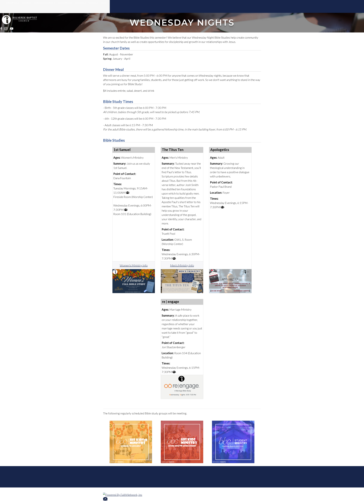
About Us (11, 2)
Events (79, 2)
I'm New (26, 2)
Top (105, 499)
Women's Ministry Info (134, 265)
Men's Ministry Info (182, 265)
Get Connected (43, 2)
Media (92, 2)
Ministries (64, 2)
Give (103, 2)
